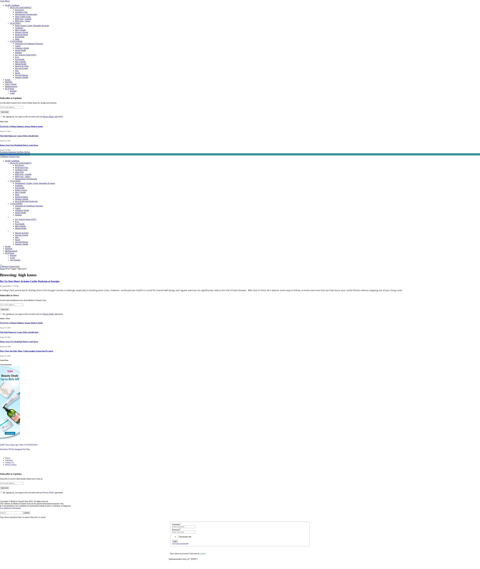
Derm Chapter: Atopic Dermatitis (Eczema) (32, 26)
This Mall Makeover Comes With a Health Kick (19, 136)
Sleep (17, 39)
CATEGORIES (16, 41)
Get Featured (15, 260)
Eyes (17, 57)
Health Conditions (12, 5)
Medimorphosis (11, 86)
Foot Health (19, 37)
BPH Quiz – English (23, 19)
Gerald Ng (5, 286)
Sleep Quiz (19, 172)
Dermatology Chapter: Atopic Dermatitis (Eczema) (35, 183)
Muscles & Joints (21, 66)
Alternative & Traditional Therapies (29, 44)
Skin (17, 71)
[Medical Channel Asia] (10, 156)
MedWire (8, 82)
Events (7, 80)
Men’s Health (20, 30)
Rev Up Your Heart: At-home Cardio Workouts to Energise (29, 281)
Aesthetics (19, 28)
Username (176, 524)
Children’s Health (22, 48)
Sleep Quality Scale (22, 17)
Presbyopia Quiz (21, 168)
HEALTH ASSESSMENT (21, 8)
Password (176, 530)
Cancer (18, 46)
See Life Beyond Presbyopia (26, 201)
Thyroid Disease (21, 75)
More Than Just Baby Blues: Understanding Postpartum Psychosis (26, 351)
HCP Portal (9, 89)
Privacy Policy (48, 117)
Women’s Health (21, 32)
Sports (17, 73)
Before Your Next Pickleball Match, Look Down (19, 145)
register (203, 553)
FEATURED (15, 23)
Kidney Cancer (21, 190)
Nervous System (21, 68)
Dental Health (20, 50)
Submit (26, 513)
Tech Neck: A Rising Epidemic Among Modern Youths (21, 126)
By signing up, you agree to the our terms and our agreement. (32, 117)
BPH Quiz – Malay (22, 21)
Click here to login (189, 566)
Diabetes (18, 53)
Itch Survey (19, 10)
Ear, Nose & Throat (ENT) (25, 55)
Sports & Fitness (21, 35)
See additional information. (10, 508)
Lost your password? (180, 544)
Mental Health (20, 64)
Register (13, 91)
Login (12, 93)
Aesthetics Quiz (21, 12)
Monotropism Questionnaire (26, 14)
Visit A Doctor (10, 84)
